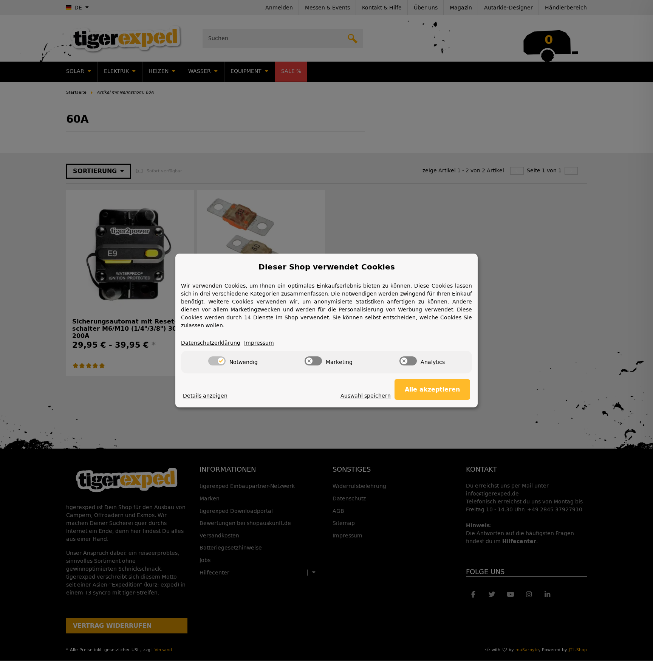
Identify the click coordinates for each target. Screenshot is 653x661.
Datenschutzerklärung (210, 343)
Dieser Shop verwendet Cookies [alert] (326, 266)
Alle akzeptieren (432, 389)
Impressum (259, 343)
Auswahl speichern (365, 396)
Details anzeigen (205, 396)
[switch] (217, 360)
